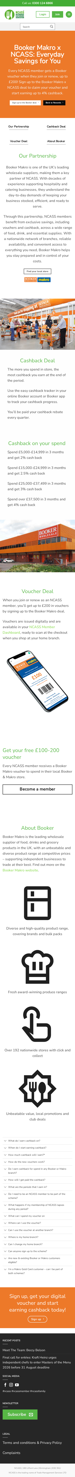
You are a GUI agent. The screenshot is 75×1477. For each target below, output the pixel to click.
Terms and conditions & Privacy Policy (32, 1442)
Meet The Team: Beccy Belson (24, 1350)
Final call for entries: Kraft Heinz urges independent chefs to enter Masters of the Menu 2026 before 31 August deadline (37, 1362)
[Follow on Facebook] (5, 1385)
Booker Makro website (20, 870)
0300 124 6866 (42, 3)
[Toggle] (5, 1141)
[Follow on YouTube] (17, 1385)
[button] (69, 14)
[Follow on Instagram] (11, 1385)
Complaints (11, 1452)
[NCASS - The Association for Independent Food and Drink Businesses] (15, 14)
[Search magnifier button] (51, 26)
